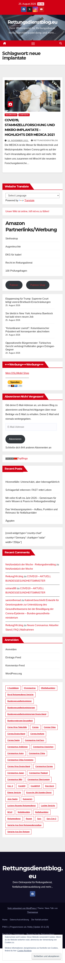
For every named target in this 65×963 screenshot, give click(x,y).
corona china (50, 727)
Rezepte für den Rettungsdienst (40, 934)
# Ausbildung (13, 688)
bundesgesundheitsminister (19, 701)
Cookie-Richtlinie (24, 951)
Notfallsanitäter (42, 812)
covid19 (21, 786)
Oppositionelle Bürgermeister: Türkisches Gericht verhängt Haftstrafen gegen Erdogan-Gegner (30, 346)
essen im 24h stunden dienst (39, 793)
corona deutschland (16, 734)
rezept (29, 819)
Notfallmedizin (24, 812)
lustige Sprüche (48, 806)
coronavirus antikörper (17, 747)
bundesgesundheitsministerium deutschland (26, 714)
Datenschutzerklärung (19, 919)
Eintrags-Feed (13, 657)
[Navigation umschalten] (33, 43)
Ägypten (10, 520)
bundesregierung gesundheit (20, 721)
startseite (24, 115)
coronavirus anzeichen (43, 747)
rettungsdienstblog (46, 140)
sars (39, 819)
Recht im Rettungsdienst (18, 262)
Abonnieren (15, 439)
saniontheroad (13, 600)
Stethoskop (11, 238)
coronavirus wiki (14, 779)
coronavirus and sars (34, 740)
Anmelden (11, 649)
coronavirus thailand (38, 773)
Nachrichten (11, 115)
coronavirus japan (15, 773)
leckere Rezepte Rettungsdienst (21, 806)
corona (35, 727)
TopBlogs (23, 458)
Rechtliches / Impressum (13, 934)
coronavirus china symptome (20, 760)
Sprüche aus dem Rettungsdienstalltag (24, 825)
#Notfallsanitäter (48, 688)
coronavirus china (37, 753)
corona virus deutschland (18, 766)
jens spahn (12, 799)
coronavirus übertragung (39, 779)
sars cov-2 (51, 819)
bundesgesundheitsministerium (21, 708)
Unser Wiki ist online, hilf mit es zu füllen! (27, 211)
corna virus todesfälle (17, 727)
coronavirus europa (44, 766)
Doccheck (49, 786)
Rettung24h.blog (14, 576)
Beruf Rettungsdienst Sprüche (20, 695)
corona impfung (37, 734)
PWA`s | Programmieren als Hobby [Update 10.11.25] (25, 927)
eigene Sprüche (14, 793)
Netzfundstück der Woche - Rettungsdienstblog (30, 564)
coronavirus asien (15, 753)
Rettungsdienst (14, 819)
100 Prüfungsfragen (16, 270)
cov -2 (10, 786)
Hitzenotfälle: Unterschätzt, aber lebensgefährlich (32, 482)
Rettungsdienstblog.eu (32, 22)
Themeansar (32, 912)
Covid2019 (35, 786)
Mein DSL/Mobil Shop (17, 373)
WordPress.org (13, 673)
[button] (60, 43)
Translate (29, 200)
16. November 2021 (18, 140)
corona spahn (13, 740)
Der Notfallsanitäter (39, 919)
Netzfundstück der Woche (19, 568)
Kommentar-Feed (15, 665)
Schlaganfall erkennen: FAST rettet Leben (28, 490)
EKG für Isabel (13, 254)
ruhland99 (10, 588)
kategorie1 (27, 799)
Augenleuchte (13, 246)
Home (4, 919)
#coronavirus (30, 688)
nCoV (9, 812)
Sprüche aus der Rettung (18, 832)
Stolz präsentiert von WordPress (21, 908)
